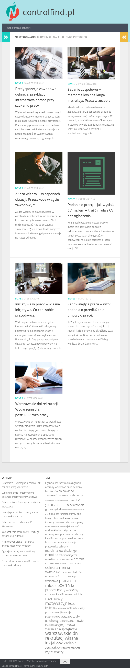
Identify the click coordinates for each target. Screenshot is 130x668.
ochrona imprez (64, 559)
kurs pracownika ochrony (69, 534)
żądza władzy (54, 652)
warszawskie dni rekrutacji (62, 635)
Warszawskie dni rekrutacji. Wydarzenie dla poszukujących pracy (37, 409)
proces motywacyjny (62, 590)
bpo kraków (51, 491)
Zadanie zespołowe (61, 645)
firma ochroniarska (59, 513)
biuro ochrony (74, 487)
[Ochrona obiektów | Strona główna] (40, 12)
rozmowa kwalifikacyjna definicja (63, 594)
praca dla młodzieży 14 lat (60, 583)
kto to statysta (62, 530)
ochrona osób (52, 576)
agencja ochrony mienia (58, 482)
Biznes (19, 83)
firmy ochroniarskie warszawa (62, 518)
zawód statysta (72, 647)
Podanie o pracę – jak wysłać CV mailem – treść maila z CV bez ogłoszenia (91, 210)
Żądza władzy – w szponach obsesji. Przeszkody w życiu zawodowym (37, 199)
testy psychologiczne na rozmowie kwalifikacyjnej (64, 620)
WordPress (16, 666)
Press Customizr (40, 666)
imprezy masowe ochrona (59, 522)
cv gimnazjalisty (62, 502)
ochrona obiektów (72, 572)
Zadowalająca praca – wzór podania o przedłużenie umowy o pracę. (89, 310)
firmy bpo (75, 513)
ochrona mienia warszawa (57, 569)
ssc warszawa (60, 608)
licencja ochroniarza (56, 542)
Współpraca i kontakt (18, 27)
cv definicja (76, 495)
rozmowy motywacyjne (57, 601)
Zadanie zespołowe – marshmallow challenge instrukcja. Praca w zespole (89, 95)
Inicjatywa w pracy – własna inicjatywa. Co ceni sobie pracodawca (37, 310)
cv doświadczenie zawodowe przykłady (60, 500)
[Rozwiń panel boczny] (6, 37)
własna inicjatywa (61, 640)
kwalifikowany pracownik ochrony (64, 538)
